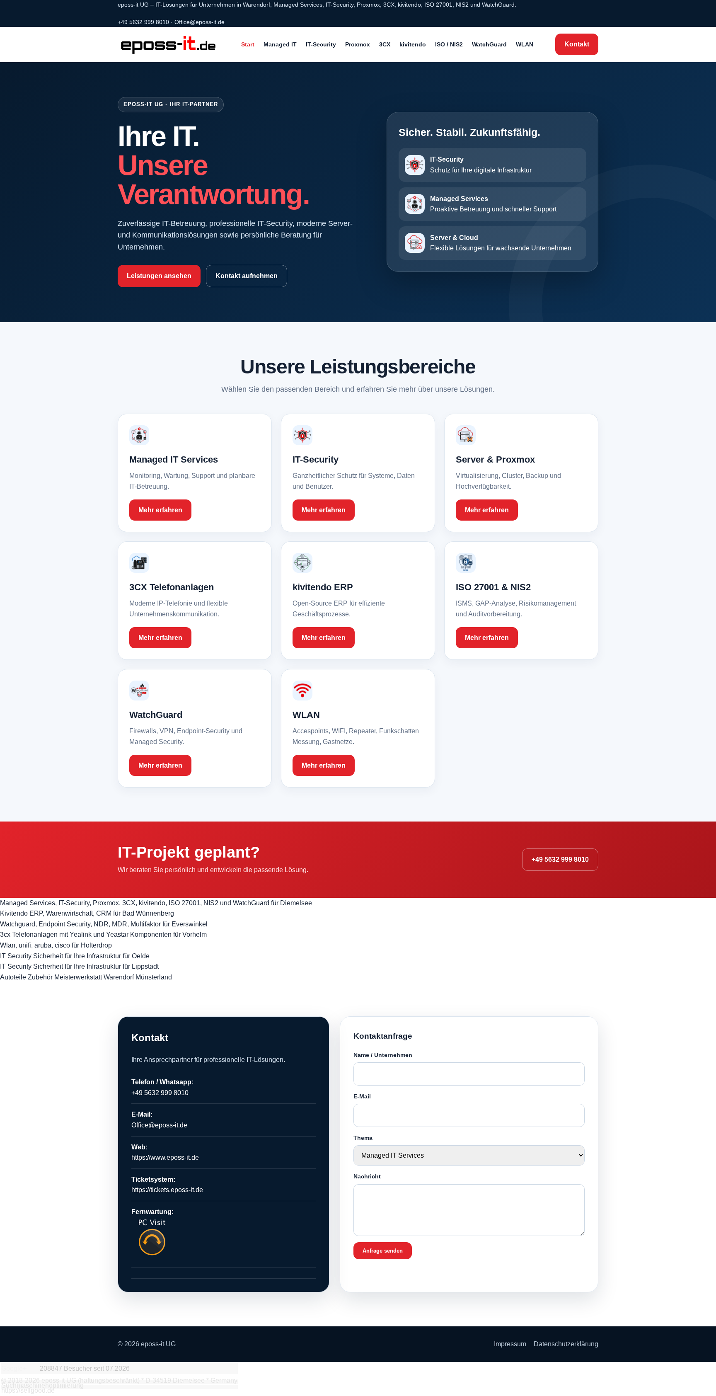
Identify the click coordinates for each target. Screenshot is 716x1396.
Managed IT (280, 44)
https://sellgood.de (28, 1390)
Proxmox (357, 44)
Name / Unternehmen (382, 1055)
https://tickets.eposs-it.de (167, 1189)
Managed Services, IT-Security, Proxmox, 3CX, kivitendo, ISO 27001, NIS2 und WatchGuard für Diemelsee (156, 902)
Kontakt (576, 44)
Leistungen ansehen (159, 275)
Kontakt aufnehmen (246, 275)
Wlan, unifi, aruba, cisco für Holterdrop (56, 945)
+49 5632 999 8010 (143, 22)
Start (247, 44)
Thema (363, 1137)
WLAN (524, 44)
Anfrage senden (383, 1251)
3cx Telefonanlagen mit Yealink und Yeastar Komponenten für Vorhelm (103, 934)
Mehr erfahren (160, 510)
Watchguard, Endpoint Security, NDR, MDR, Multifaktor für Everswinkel (104, 924)
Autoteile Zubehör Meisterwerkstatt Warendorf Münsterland (86, 977)
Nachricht (367, 1176)
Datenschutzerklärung (566, 1344)
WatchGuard (489, 44)
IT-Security (321, 44)
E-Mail (362, 1096)
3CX (384, 44)
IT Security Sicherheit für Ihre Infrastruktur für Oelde (75, 956)
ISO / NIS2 (449, 44)
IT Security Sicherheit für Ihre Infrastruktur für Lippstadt (79, 966)
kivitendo (412, 44)
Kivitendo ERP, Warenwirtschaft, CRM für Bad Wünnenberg (87, 913)
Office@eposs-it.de (199, 22)
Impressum (510, 1344)
